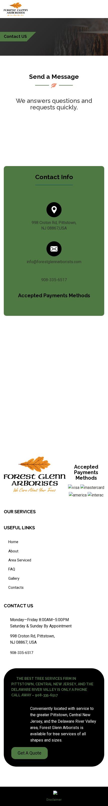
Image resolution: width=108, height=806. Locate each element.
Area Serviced (19, 560)
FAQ (11, 569)
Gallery (13, 578)
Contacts (16, 587)
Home (13, 542)
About (13, 551)
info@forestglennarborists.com (54, 261)
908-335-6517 (54, 279)
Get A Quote (29, 753)
